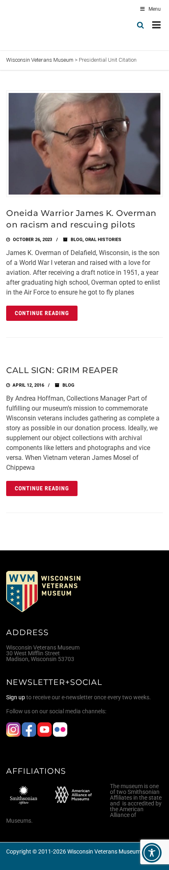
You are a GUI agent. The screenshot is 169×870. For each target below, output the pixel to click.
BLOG (76, 239)
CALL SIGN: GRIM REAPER (62, 370)
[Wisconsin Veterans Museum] (41, 25)
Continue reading (42, 313)
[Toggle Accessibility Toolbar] (152, 853)
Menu (154, 9)
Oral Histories (103, 239)
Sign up (15, 697)
